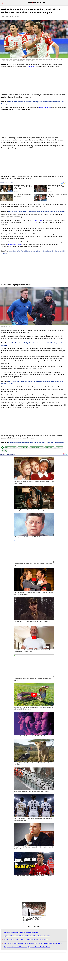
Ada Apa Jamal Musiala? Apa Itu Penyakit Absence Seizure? (21, 932)
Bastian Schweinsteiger (36, 447)
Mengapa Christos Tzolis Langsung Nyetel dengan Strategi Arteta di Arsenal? (26, 939)
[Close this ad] (67, 951)
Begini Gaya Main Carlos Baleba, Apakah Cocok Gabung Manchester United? (27, 936)
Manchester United (14, 244)
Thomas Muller (38, 220)
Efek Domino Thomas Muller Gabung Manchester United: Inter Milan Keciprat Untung (36, 211)
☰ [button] (2, 3)
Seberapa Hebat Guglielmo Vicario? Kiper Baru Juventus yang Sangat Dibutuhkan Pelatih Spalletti (33, 943)
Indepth (4, 450)
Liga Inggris (30, 66)
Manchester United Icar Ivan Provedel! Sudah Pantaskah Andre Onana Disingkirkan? (36, 442)
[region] (34, 957)
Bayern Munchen (45, 107)
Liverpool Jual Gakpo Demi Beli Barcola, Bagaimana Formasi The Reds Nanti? (27, 947)
